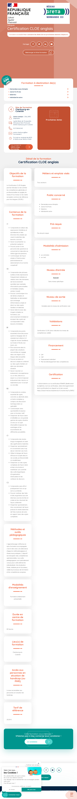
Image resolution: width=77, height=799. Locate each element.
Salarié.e (13, 94)
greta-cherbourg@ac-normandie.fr (20, 133)
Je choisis (12, 789)
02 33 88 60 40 (18, 128)
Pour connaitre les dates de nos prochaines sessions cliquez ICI (45, 34)
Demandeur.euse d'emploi (19, 89)
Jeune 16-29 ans (15, 92)
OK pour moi (31, 789)
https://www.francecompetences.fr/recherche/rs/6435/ (55, 390)
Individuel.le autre (16, 97)
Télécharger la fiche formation (36, 52)
